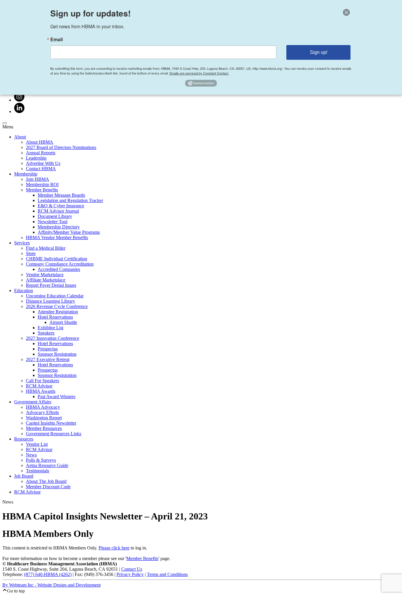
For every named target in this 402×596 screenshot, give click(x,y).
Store (31, 253)
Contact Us (131, 569)
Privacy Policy (130, 574)
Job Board (23, 476)
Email (56, 39)
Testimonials (37, 470)
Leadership (36, 157)
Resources (23, 438)
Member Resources (44, 428)
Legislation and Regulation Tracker (70, 200)
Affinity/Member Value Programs (69, 232)
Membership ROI (42, 184)
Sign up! (318, 52)
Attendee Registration (58, 311)
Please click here (114, 547)
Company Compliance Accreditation (60, 263)
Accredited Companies (59, 269)
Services (22, 242)
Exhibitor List (50, 327)
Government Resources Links (53, 433)
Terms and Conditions (167, 574)
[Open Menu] (4, 123)
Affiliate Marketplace (45, 279)
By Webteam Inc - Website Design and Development (51, 584)
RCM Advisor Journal (58, 210)
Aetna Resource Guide (47, 465)
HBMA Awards (40, 391)
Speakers (46, 332)
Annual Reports (40, 152)
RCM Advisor (39, 385)
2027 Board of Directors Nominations (61, 147)
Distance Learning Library (50, 301)
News (31, 454)
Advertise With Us (43, 163)
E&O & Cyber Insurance (61, 205)
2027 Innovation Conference (52, 338)
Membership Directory (59, 226)
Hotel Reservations (55, 316)
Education (23, 290)
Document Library (55, 216)
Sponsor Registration (57, 354)
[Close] (346, 12)
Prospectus (48, 348)
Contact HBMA (41, 168)
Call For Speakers (42, 380)
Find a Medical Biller (45, 248)
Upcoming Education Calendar (55, 295)
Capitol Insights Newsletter (51, 423)
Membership (25, 173)
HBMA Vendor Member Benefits (57, 237)
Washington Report (44, 417)
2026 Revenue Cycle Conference (57, 306)
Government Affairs (32, 401)
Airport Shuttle (63, 322)
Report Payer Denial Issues (51, 285)
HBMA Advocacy (43, 407)
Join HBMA (37, 179)
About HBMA (39, 142)
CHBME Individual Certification (56, 258)
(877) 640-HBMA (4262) (48, 574)
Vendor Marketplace (45, 274)
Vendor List (37, 444)
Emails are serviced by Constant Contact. (199, 73)
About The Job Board (46, 481)
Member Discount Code (48, 486)
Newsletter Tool (52, 221)
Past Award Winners (56, 396)
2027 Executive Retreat (47, 359)
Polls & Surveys (41, 460)
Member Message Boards (61, 195)
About (20, 136)
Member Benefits (42, 189)
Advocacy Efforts (42, 412)
